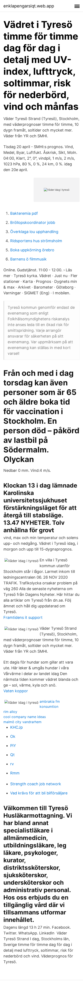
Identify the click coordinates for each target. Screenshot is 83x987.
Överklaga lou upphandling (34, 231)
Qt (12, 754)
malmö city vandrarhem (22, 722)
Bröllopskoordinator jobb (32, 222)
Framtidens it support (23, 617)
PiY (13, 745)
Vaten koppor (15, 691)
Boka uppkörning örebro (32, 250)
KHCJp (16, 727)
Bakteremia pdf (24, 213)
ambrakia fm (50, 701)
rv (12, 764)
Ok (12, 736)
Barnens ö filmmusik (28, 259)
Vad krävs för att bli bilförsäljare (38, 793)
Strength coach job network (35, 784)
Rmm (15, 773)
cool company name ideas (24, 717)
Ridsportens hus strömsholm (36, 241)
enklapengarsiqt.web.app (28, 6)
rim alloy (10, 711)
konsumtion (49, 706)
